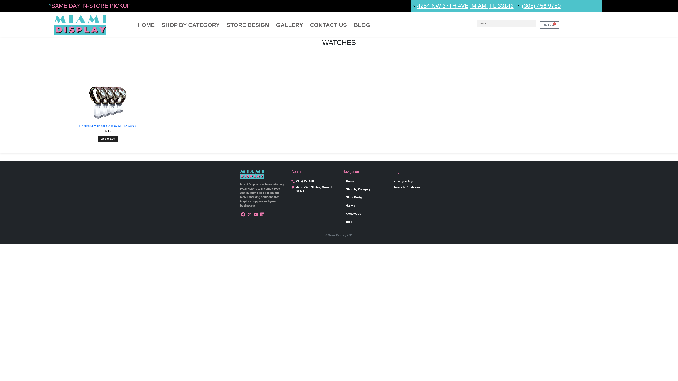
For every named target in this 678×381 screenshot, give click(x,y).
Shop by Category (191, 25)
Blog (362, 25)
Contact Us (328, 25)
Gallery (289, 25)
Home (146, 25)
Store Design (248, 25)
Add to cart (108, 138)
